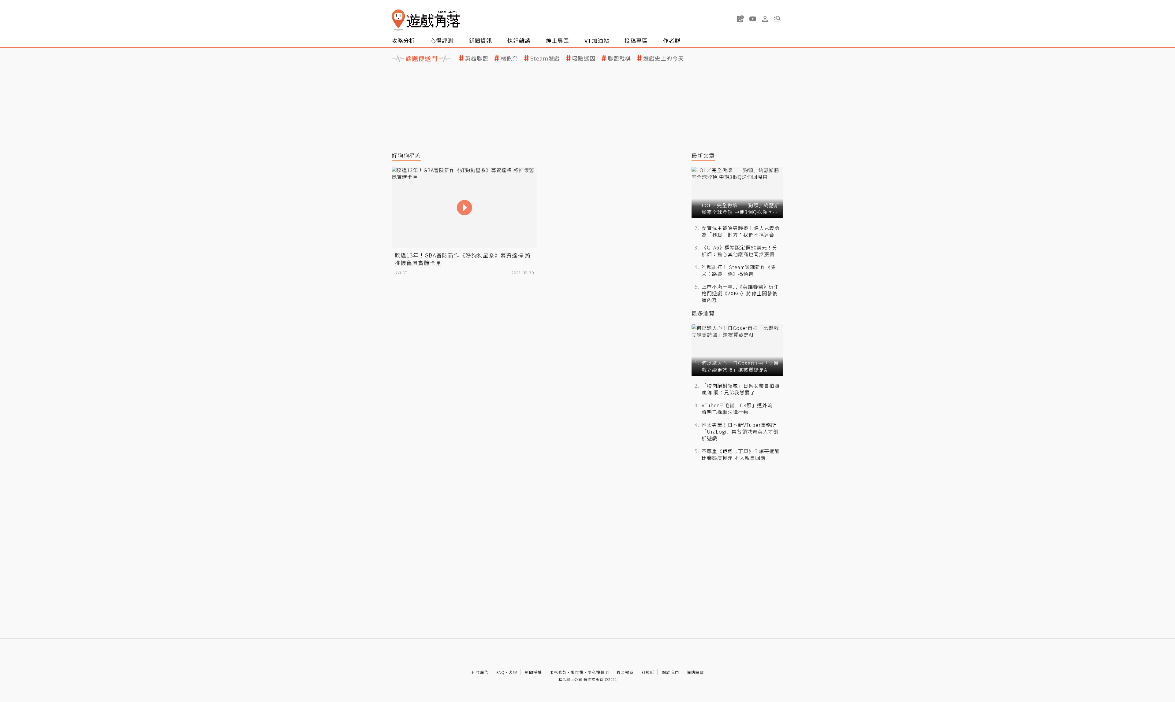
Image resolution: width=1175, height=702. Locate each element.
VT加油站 (596, 40)
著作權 (577, 672)
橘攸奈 (509, 58)
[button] (777, 18)
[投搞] (740, 18)
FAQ (500, 672)
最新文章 (703, 155)
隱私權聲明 (598, 672)
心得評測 (441, 40)
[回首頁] (426, 20)
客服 (513, 672)
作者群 (672, 40)
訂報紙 (647, 672)
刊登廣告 (480, 672)
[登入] (765, 19)
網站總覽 (695, 672)
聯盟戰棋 (619, 58)
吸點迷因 (583, 58)
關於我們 (670, 672)
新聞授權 (533, 672)
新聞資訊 (480, 40)
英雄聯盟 (476, 58)
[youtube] (752, 18)
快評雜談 (519, 40)
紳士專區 (557, 40)
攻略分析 (403, 40)
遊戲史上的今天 (663, 58)
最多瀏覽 (703, 313)
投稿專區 (636, 40)
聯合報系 (625, 672)
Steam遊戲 (545, 58)
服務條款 (558, 672)
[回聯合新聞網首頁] (398, 20)
